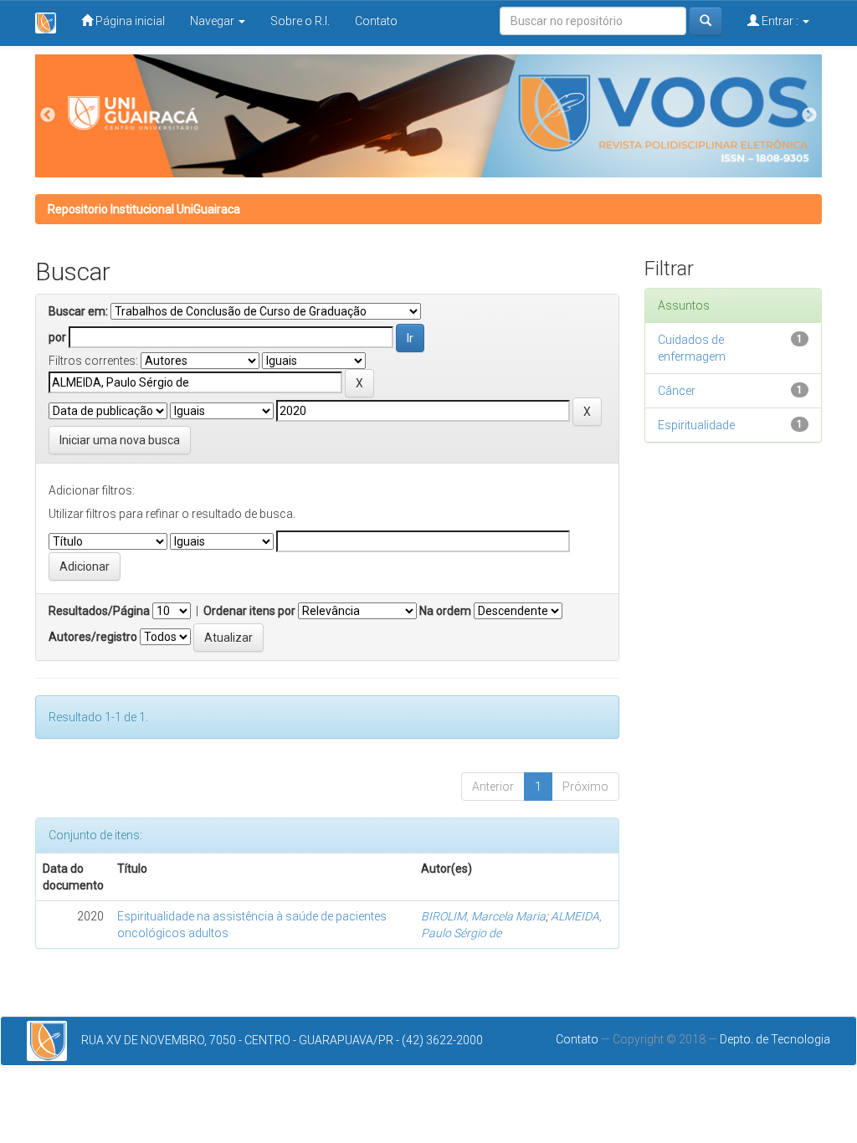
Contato (376, 21)
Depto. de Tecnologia (775, 1039)
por (57, 337)
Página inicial (129, 21)
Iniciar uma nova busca (119, 440)
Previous (47, 115)
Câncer (676, 390)
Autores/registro (93, 636)
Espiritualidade (696, 425)
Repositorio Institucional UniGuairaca (144, 209)
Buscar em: (78, 311)
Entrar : (780, 21)
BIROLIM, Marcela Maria (483, 916)
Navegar (213, 21)
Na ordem (445, 611)
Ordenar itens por (249, 611)
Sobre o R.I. (300, 21)
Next (809, 115)
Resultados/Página (99, 611)
